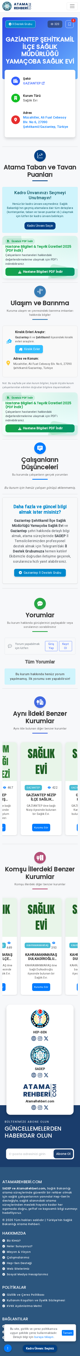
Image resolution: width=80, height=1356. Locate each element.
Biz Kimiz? (14, 1241)
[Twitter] (46, 1039)
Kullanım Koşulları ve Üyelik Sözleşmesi (36, 1300)
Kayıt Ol (65, 646)
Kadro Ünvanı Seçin (40, 226)
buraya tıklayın (44, 1337)
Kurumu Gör (41, 827)
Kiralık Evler (32, 349)
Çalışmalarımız (18, 1257)
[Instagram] (39, 1039)
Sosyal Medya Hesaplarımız (27, 1274)
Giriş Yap (51, 646)
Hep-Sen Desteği (19, 1263)
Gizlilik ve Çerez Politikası (25, 1295)
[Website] (33, 1039)
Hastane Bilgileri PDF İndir (42, 271)
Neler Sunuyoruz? (20, 1246)
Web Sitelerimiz (18, 1269)
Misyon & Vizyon (19, 1252)
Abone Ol (63, 1154)
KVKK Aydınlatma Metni (24, 1306)
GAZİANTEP (32, 83)
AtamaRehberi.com (22, 1182)
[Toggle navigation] (72, 6)
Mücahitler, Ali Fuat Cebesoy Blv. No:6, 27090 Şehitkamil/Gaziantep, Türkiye (45, 122)
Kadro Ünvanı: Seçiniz (40, 1348)
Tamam (67, 1333)
